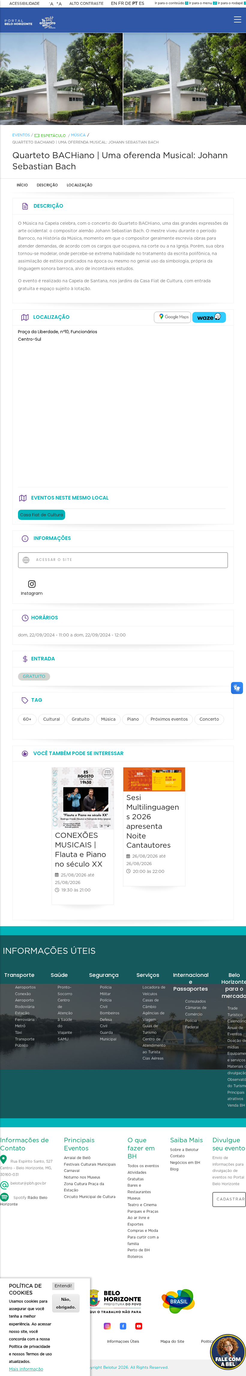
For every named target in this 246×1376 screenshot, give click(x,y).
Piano (133, 719)
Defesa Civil (106, 1023)
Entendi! (63, 1286)
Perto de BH (139, 1250)
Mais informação (26, 1369)
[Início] (30, 17)
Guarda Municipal (108, 1036)
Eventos (21, 135)
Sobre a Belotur (184, 1150)
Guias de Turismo (150, 1029)
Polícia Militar (106, 991)
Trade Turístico (235, 1012)
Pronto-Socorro (65, 991)
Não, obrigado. (66, 1303)
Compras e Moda (143, 1230)
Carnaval (72, 1171)
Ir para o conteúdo (171, 3)
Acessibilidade (24, 3)
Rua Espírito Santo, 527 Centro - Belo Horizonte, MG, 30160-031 (26, 1168)
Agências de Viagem (153, 1016)
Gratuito (80, 719)
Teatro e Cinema (142, 1205)
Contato (177, 1156)
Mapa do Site (172, 1341)
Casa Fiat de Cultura (41, 515)
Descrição (47, 185)
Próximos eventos (169, 719)
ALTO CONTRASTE (86, 3)
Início (22, 185)
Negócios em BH (185, 1162)
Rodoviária (24, 1007)
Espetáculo (53, 136)
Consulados (195, 1001)
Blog (174, 1169)
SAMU (63, 1039)
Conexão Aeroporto (24, 997)
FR (121, 3)
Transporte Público (24, 1042)
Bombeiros (109, 1013)
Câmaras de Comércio (195, 1011)
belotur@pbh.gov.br (27, 1183)
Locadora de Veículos (153, 991)
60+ (27, 719)
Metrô (20, 1026)
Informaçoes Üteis (123, 1341)
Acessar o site (53, 559)
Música (78, 135)
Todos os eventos (143, 1166)
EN (114, 3)
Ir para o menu (202, 3)
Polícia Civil (106, 1003)
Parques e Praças (143, 1211)
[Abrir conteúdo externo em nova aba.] (172, 317)
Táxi (18, 1032)
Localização (79, 185)
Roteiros (135, 1257)
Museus (134, 1198)
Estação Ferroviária (24, 1016)
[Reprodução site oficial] (61, 79)
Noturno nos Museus (82, 1177)
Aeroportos (25, 987)
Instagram (32, 593)
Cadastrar (231, 1199)
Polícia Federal (192, 1024)
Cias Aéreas (153, 1058)
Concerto (209, 719)
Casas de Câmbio (150, 1003)
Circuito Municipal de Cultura (90, 1197)
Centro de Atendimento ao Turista (154, 1045)
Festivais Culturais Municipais (90, 1164)
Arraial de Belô (77, 1158)
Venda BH (236, 1105)
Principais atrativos (235, 1096)
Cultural (51, 719)
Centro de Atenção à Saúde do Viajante (65, 1016)
